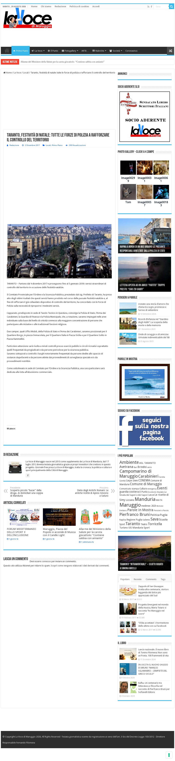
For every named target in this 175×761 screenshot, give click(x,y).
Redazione (60, 6)
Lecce (151, 495)
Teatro (144, 524)
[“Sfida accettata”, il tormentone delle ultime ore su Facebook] (128, 627)
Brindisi (142, 467)
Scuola (163, 519)
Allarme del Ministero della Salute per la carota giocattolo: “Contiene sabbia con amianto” (62, 61)
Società (116, 51)
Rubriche (100, 51)
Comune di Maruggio (146, 484)
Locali (26, 72)
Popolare (125, 579)
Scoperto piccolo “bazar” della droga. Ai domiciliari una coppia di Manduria (26, 492)
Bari (135, 467)
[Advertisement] (109, 35)
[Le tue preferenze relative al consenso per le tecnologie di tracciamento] (169, 755)
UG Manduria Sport (139, 527)
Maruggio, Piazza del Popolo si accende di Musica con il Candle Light (59, 532)
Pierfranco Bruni (134, 514)
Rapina (122, 520)
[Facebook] (151, 7)
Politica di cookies (79, 6)
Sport (122, 524)
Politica (154, 515)
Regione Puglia (134, 519)
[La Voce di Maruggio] (27, 17)
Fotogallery (70, 51)
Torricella (155, 524)
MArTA (159, 500)
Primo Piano (22, 51)
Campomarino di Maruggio (135, 474)
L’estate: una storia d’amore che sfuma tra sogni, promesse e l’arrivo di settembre (153, 307)
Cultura (143, 488)
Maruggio (130, 505)
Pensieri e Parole (161, 510)
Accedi (96, 6)
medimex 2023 (148, 505)
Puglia (163, 515)
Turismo (123, 527)
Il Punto (54, 51)
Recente (138, 579)
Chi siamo (46, 6)
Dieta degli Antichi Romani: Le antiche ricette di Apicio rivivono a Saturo (91, 492)
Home (34, 6)
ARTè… (85, 51)
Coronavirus (131, 51)
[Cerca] (171, 6)
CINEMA (144, 480)
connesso (46, 561)
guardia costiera (129, 491)
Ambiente (129, 462)
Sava (155, 519)
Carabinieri (148, 476)
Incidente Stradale (156, 492)
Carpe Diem (132, 480)
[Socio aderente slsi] (144, 116)
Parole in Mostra (140, 510)
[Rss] (148, 7)
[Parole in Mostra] (144, 382)
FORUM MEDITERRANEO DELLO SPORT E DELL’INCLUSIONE (21, 532)
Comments (151, 579)
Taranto (132, 523)
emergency (152, 489)
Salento (146, 520)
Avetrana (126, 467)
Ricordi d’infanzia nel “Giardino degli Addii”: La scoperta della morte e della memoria (153, 322)
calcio (149, 467)
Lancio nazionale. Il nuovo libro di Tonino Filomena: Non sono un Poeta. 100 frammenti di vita (153, 652)
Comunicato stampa (129, 489)
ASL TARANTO (147, 462)
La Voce (38, 51)
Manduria (145, 499)
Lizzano (130, 500)
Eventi (162, 488)
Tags (163, 579)
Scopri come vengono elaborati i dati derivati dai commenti (80, 565)
